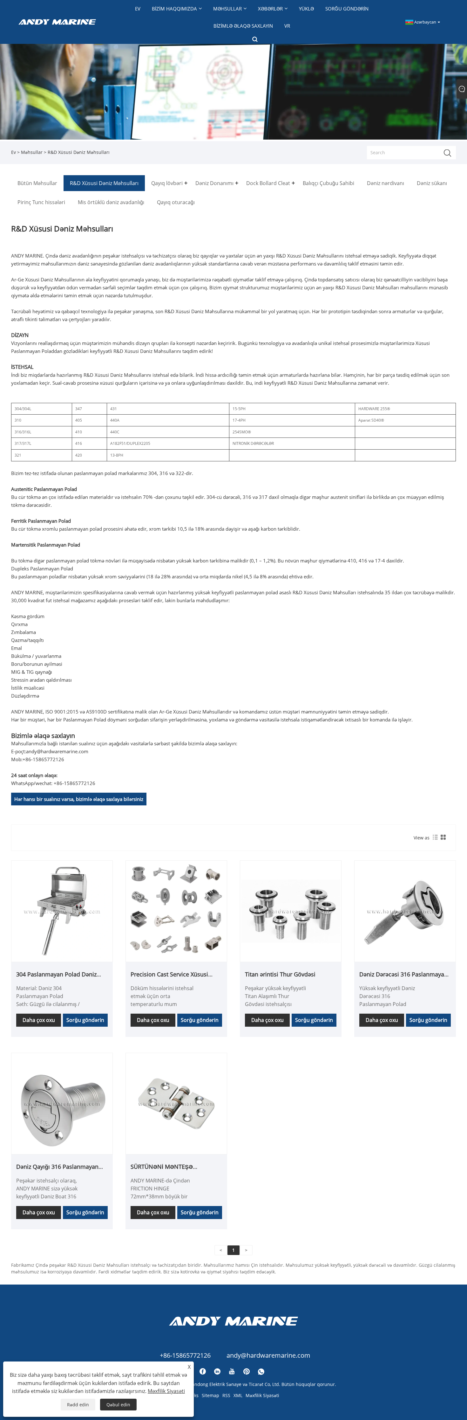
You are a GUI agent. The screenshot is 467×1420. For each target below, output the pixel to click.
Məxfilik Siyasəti (262, 1395)
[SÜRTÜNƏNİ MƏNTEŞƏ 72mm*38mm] (176, 1103)
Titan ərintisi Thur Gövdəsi (280, 974)
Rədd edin (78, 1405)
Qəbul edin (118, 1405)
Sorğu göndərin (85, 1020)
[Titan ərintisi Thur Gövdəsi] (290, 910)
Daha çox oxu (39, 1020)
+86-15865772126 (43, 759)
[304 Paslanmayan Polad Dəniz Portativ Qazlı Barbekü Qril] (61, 910)
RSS (226, 1395)
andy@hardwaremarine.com (57, 751)
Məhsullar (32, 152)
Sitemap (210, 1395)
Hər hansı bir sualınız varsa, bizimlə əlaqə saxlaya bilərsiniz (78, 799)
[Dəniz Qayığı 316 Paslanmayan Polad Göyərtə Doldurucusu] (61, 1103)
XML (238, 1395)
